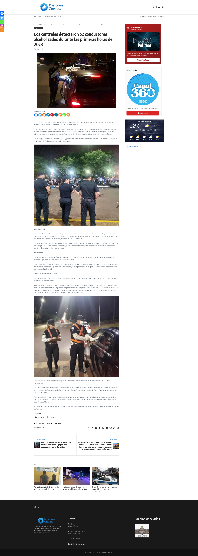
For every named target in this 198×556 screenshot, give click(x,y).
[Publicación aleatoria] (158, 16)
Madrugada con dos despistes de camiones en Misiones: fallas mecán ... (75, 488)
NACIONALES (49, 16)
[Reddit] (44, 115)
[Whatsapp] (64, 115)
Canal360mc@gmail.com (76, 544)
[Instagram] (2, 26)
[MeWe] (56, 115)
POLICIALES (41, 25)
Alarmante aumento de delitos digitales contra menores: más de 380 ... (46, 488)
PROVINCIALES (58, 16)
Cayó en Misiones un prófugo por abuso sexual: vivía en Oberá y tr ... (104, 488)
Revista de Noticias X (107, 552)
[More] (68, 115)
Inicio (35, 25)
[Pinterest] (52, 115)
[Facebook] (36, 115)
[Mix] (60, 115)
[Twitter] (40, 115)
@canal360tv (133, 146)
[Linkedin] (48, 115)
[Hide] (1, 34)
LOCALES (40, 16)
